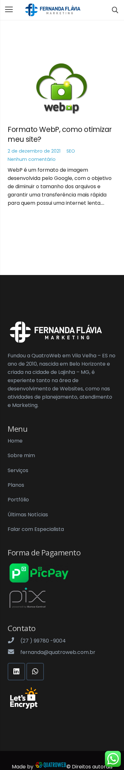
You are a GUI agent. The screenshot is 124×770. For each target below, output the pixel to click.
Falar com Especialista (36, 529)
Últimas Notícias (28, 514)
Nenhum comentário (32, 159)
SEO (70, 151)
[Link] (52, 10)
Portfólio (18, 499)
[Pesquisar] (115, 10)
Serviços (18, 470)
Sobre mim (21, 455)
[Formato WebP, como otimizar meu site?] (62, 89)
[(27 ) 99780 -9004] (14, 641)
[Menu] (9, 9)
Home (15, 440)
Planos (16, 485)
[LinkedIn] (16, 671)
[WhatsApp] (35, 671)
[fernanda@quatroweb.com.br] (14, 652)
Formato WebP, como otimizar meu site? (60, 134)
